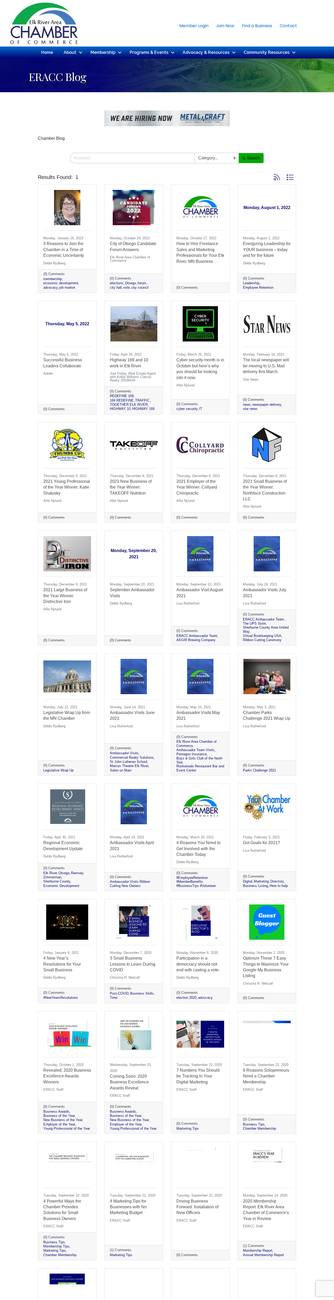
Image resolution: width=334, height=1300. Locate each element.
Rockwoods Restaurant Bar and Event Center (200, 768)
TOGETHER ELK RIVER (129, 405)
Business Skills (142, 993)
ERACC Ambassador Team (196, 636)
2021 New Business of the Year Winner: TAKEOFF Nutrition (131, 487)
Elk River (50, 873)
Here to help (279, 886)
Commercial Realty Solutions (132, 757)
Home (47, 52)
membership (52, 279)
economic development (60, 283)
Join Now (225, 26)
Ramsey (77, 873)
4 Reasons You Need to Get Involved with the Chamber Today (198, 848)
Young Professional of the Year (66, 1128)
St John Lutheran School (128, 762)
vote (126, 287)
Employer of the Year (59, 1124)
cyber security (187, 409)
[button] (277, 177)
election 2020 (186, 998)
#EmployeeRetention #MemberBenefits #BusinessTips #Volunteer (196, 882)
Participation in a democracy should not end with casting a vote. (198, 964)
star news (250, 409)
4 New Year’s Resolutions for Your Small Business (62, 964)
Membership (103, 52)
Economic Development (61, 886)
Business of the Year (59, 1116)
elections (116, 283)
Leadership (251, 283)
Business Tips (254, 1124)
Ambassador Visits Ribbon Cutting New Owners (130, 883)
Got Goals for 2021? (261, 842)
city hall (116, 287)
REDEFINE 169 (122, 396)
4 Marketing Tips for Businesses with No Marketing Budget (128, 1207)
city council (139, 287)
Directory (277, 881)
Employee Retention (258, 287)
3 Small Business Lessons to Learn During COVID (132, 964)
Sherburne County (56, 881)
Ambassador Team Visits (195, 750)
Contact (288, 26)
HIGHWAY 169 (143, 409)
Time (113, 998)
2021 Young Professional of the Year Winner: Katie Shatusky (66, 487)
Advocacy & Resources (206, 52)
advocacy (50, 287)
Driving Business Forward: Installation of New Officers (197, 1207)
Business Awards (56, 1111)
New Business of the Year (62, 1120)
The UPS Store (254, 623)
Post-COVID (119, 993)
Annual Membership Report (263, 1255)
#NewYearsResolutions (60, 998)
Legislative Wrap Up (58, 770)
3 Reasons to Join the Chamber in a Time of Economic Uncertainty (63, 249)
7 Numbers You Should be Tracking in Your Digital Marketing (197, 1076)
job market (67, 287)
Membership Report (257, 1250)
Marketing (261, 881)
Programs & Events (149, 52)
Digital (247, 881)
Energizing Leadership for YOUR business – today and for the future (267, 249)
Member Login (193, 26)
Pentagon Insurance (191, 754)
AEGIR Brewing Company (196, 640)
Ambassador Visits (124, 753)
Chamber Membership (259, 1128)
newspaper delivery (266, 405)
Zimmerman (52, 877)
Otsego (130, 283)
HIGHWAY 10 (120, 409)
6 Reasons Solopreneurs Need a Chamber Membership (266, 1076)
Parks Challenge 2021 (259, 770)
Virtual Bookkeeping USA (262, 636)
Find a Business (257, 26)
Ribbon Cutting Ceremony (262, 640)
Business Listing (255, 886)
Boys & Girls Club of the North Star (199, 760)
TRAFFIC (142, 400)
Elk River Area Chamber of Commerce (196, 743)
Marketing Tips (187, 1128)
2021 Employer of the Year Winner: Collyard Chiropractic (196, 487)
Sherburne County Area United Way (266, 629)
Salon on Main (121, 770)
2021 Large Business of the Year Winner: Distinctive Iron (65, 596)
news (247, 405)
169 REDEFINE (122, 400)
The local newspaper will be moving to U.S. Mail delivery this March (266, 366)
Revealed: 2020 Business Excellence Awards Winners (67, 1076)
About (70, 52)
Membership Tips (56, 1246)
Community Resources (266, 52)
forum (142, 283)
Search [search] (253, 158)
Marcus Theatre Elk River (129, 766)
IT (200, 409)
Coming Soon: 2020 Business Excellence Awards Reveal (129, 1082)
